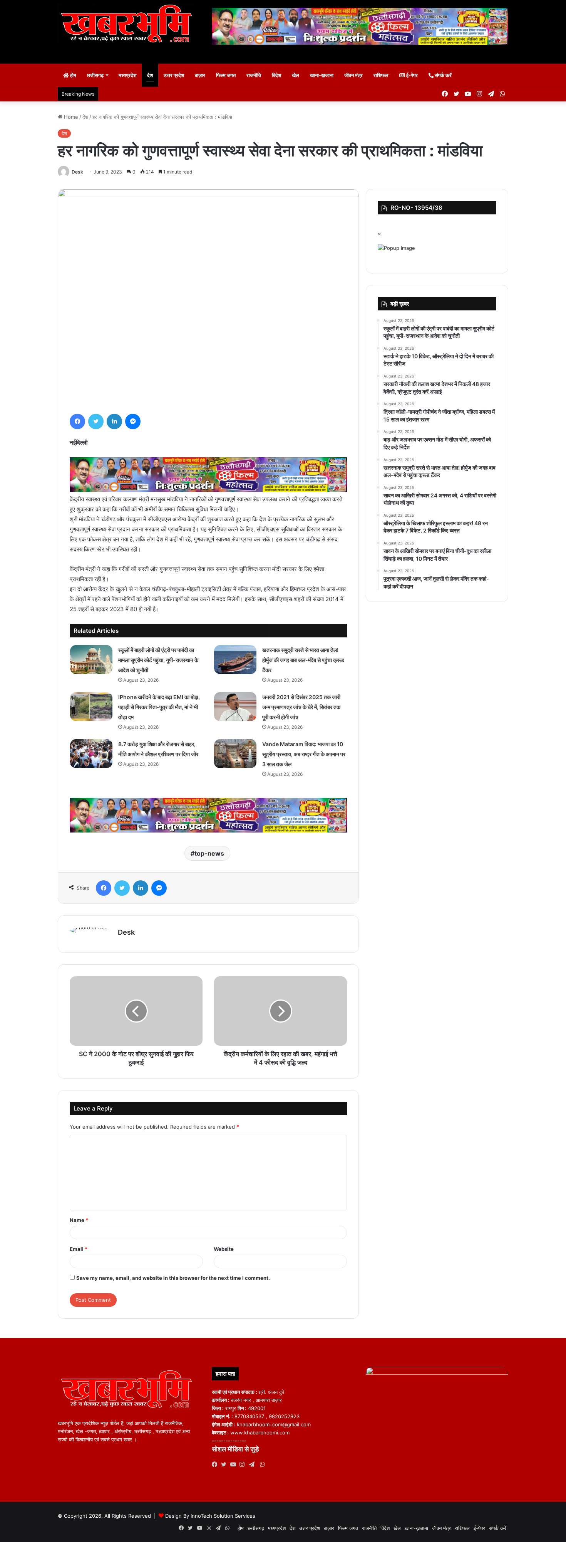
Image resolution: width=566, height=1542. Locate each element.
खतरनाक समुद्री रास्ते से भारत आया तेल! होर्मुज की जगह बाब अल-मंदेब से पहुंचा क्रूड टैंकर (303, 660)
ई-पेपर (411, 75)
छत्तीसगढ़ (95, 75)
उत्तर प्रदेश (174, 75)
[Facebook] (77, 421)
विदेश (276, 75)
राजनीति (253, 75)
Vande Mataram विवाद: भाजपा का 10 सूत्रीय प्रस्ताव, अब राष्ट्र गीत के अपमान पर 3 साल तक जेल (303, 754)
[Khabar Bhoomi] (129, 26)
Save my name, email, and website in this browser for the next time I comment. (173, 1278)
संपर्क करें (443, 75)
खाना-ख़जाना (321, 75)
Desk (77, 172)
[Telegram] (253, 1464)
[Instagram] (244, 1464)
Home (70, 117)
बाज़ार (200, 75)
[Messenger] (133, 421)
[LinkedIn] (114, 421)
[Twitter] (96, 421)
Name (79, 1220)
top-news (209, 853)
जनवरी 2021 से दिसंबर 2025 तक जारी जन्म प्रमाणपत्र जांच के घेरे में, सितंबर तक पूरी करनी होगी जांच (301, 707)
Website (224, 1249)
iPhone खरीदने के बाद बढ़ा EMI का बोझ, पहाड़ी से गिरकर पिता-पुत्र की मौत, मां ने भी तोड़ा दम (159, 707)
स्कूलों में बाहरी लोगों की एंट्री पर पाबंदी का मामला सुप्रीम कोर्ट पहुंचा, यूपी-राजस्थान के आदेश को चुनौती (158, 660)
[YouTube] (234, 1464)
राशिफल (380, 75)
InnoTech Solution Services (223, 1516)
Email (78, 1249)
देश (150, 75)
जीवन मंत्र (353, 75)
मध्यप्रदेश (127, 75)
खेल (295, 75)
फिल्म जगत (226, 75)
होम (72, 75)
